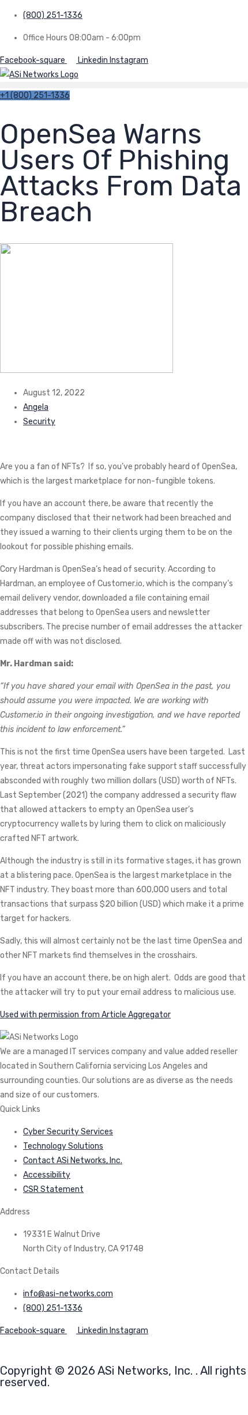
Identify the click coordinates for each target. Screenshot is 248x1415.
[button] (124, 85)
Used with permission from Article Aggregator (85, 1015)
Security (39, 422)
